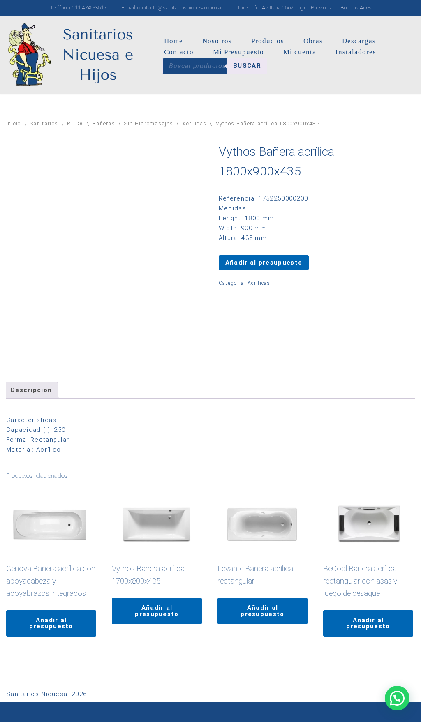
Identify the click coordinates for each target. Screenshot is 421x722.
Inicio (13, 123)
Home (173, 41)
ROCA (75, 123)
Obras (313, 41)
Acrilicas (195, 123)
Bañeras (104, 123)
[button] (397, 698)
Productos (267, 41)
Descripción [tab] (31, 390)
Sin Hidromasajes (148, 123)
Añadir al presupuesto (263, 262)
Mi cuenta (299, 52)
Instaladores (355, 52)
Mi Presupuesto (238, 52)
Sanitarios (44, 123)
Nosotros (217, 41)
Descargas (359, 41)
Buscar (247, 65)
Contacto (179, 52)
